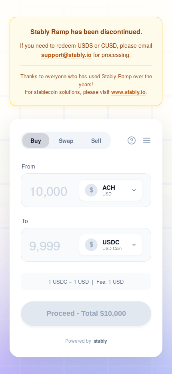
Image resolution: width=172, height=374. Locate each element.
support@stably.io (66, 55)
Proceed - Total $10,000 (86, 313)
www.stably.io (128, 92)
